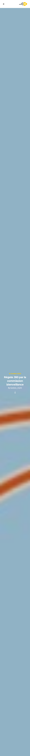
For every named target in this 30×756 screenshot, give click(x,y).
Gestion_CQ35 (16, 388)
